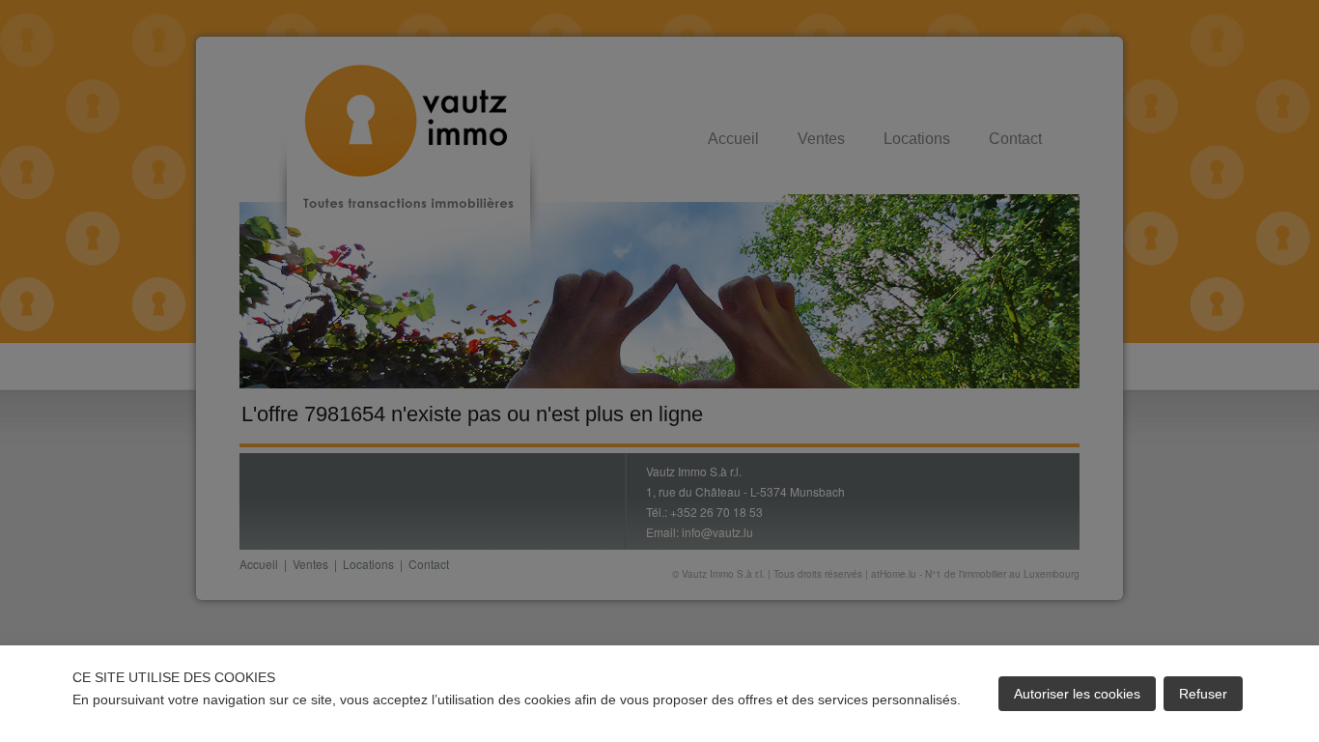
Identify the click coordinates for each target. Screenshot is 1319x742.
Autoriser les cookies (1077, 693)
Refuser (1203, 693)
